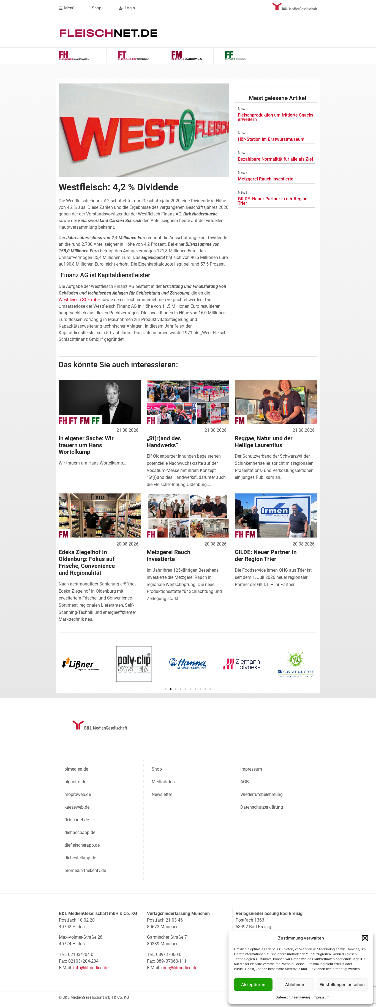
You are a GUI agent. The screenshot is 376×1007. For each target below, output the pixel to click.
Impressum (321, 997)
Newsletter (162, 794)
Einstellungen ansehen (342, 984)
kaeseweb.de (76, 807)
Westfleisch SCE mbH (79, 299)
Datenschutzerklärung (293, 997)
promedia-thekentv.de (85, 870)
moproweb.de (77, 794)
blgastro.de (75, 781)
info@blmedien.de (90, 967)
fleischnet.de (76, 819)
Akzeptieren (253, 984)
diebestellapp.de (80, 857)
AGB (244, 781)
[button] (365, 938)
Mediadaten (163, 781)
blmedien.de (76, 769)
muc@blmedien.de (179, 967)
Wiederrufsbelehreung (261, 794)
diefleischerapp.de (82, 845)
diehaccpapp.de (79, 832)
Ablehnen (294, 984)
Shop (157, 769)
